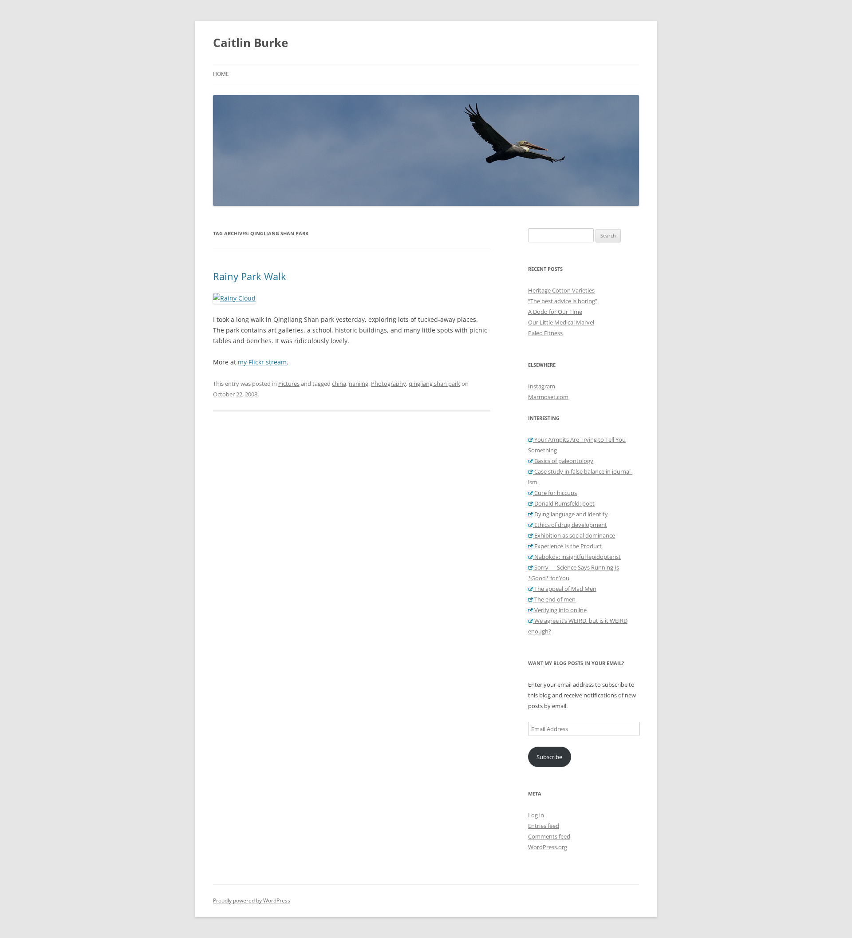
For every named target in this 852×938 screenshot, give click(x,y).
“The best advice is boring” (562, 301)
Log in (536, 815)
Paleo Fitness (545, 333)
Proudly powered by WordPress (251, 900)
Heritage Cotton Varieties (561, 290)
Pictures (289, 384)
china (339, 384)
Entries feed (543, 826)
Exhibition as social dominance (574, 535)
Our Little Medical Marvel (561, 322)
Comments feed (549, 836)
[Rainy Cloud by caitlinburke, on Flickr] (234, 298)
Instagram (541, 386)
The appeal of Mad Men (564, 589)
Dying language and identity (570, 514)
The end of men (554, 599)
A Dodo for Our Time (555, 312)
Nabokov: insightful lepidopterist (577, 557)
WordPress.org (547, 847)
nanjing (358, 384)
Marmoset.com (548, 397)
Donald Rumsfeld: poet (564, 503)
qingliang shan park (434, 384)
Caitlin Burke (250, 43)
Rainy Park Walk (249, 276)
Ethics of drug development (570, 525)
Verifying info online (560, 610)
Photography (388, 384)
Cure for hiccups (555, 493)
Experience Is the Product (567, 546)
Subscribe (549, 757)
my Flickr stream (262, 362)
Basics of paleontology (563, 461)
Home (221, 74)
